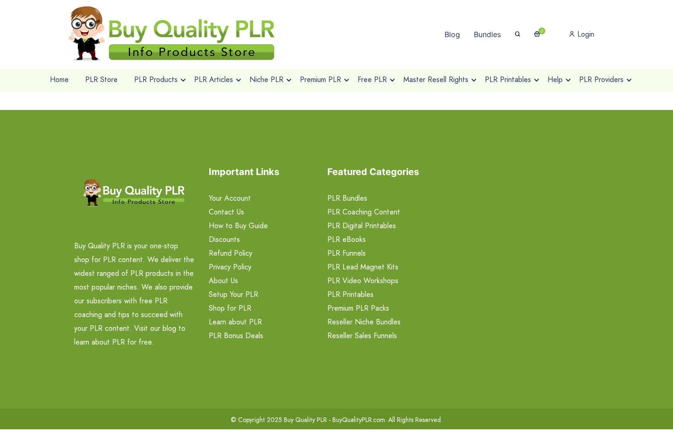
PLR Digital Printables (361, 225)
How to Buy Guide (238, 225)
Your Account (230, 198)
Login (584, 34)
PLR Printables (350, 294)
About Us (223, 280)
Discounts (224, 239)
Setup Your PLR (233, 294)
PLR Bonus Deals (236, 335)
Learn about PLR (235, 322)
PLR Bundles (347, 198)
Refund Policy (230, 253)
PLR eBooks (346, 239)
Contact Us (226, 212)
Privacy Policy (230, 267)
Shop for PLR (230, 308)
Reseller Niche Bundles (364, 322)
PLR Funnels (346, 253)
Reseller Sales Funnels (362, 335)
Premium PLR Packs (358, 308)
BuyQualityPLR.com (358, 419)
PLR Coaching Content (363, 212)
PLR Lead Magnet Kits (362, 267)
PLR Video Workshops (362, 280)
